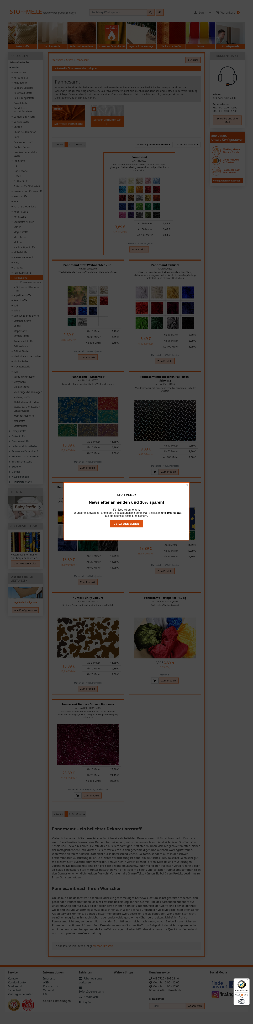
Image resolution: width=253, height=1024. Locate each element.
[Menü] (247, 980)
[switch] (241, 1001)
